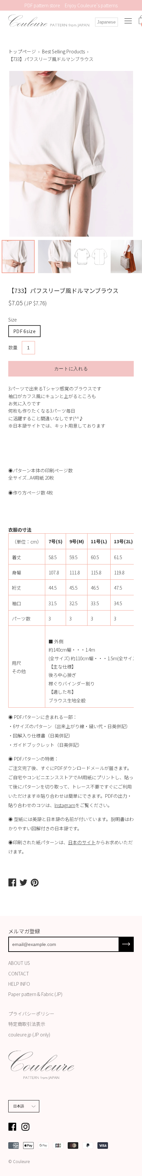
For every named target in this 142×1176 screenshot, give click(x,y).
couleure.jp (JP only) (29, 1034)
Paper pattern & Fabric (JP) (35, 994)
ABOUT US (19, 963)
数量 (13, 347)
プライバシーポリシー (31, 1013)
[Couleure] (48, 21)
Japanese (106, 22)
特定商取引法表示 (26, 1024)
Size (12, 319)
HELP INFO (19, 983)
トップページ (22, 51)
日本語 (18, 1106)
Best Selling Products (63, 51)
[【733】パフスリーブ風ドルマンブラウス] (18, 256)
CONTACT (18, 973)
